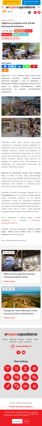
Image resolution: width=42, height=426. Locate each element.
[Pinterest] (34, 66)
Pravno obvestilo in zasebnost (21, 407)
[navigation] (21, 8)
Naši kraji (13, 339)
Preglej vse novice (11, 38)
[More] (5, 70)
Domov (4, 20)
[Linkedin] (19, 66)
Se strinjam (17, 421)
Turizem (29, 339)
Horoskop (27, 341)
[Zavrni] (40, 418)
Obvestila (13, 341)
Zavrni (26, 421)
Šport (36, 339)
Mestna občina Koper (11, 1)
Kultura (21, 339)
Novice (10, 20)
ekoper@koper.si (23, 346)
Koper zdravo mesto (31, 1)
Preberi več (34, 414)
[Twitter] (12, 66)
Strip (20, 341)
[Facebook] (5, 66)
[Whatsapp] (26, 66)
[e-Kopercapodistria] (20, 7)
